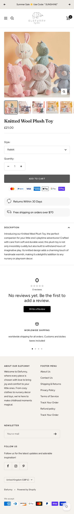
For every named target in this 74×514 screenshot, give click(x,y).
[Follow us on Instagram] (16, 466)
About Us (45, 371)
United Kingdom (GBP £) (17, 480)
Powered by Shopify (26, 489)
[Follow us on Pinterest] (23, 466)
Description (11, 227)
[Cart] (68, 18)
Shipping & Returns (50, 384)
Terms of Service (49, 396)
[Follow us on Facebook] (8, 466)
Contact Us (46, 377)
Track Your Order (49, 402)
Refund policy (47, 408)
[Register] (55, 434)
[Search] (12, 18)
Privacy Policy (47, 390)
